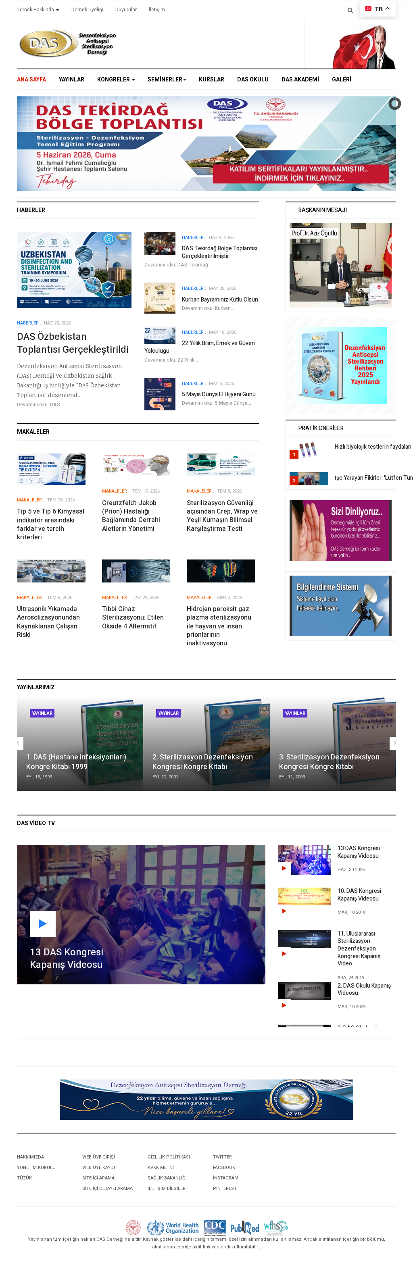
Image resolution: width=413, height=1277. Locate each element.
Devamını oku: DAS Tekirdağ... (178, 264)
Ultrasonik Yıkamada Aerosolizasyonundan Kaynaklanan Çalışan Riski (48, 622)
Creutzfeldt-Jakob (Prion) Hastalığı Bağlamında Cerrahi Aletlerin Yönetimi (131, 516)
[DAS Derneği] (67, 43)
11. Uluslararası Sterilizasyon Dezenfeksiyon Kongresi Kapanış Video (359, 949)
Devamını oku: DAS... (40, 404)
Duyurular (126, 9)
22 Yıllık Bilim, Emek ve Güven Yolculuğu (199, 347)
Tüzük (24, 1178)
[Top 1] (206, 1099)
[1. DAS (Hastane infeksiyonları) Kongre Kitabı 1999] (80, 743)
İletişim (157, 9)
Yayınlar (71, 79)
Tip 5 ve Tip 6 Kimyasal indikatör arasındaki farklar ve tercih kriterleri (50, 524)
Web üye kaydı (98, 1167)
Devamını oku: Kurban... (208, 308)
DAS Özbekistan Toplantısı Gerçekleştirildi (73, 343)
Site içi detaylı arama (107, 1188)
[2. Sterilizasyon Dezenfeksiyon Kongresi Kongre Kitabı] (206, 743)
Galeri (341, 79)
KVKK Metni (161, 1167)
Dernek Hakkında (36, 9)
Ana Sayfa (31, 79)
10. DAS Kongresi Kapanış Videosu (359, 895)
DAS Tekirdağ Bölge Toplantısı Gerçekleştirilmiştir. (219, 252)
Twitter (222, 1157)
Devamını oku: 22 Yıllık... (171, 360)
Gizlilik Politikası (169, 1157)
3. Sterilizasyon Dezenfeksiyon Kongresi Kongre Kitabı (329, 762)
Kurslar (211, 79)
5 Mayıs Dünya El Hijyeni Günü (219, 394)
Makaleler (29, 500)
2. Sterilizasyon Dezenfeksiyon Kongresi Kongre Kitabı (202, 762)
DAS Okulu (253, 79)
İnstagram (225, 1178)
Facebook (224, 1167)
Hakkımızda (30, 1157)
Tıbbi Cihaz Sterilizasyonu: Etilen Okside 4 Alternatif (133, 617)
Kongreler (114, 79)
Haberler (28, 323)
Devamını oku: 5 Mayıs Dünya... (216, 403)
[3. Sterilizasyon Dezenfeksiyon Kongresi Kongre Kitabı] (333, 743)
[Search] (350, 9)
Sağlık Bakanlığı (167, 1178)
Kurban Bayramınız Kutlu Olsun (220, 299)
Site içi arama (98, 1178)
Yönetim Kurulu (36, 1167)
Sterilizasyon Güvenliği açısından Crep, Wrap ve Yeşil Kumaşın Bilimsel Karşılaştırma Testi (222, 516)
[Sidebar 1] (340, 365)
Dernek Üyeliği (87, 9)
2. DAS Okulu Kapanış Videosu (364, 990)
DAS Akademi (300, 79)
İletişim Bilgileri (167, 1188)
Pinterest (225, 1188)
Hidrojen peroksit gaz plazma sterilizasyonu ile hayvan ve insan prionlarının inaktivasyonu (219, 626)
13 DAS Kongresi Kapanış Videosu (359, 852)
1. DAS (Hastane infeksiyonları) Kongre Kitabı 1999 (76, 762)
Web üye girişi (98, 1157)
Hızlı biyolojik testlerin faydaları (373, 447)
